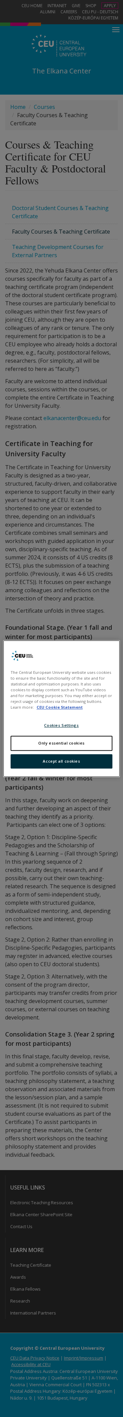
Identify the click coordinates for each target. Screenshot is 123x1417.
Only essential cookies (61, 743)
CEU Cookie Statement (60, 707)
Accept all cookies (61, 761)
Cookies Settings (61, 725)
